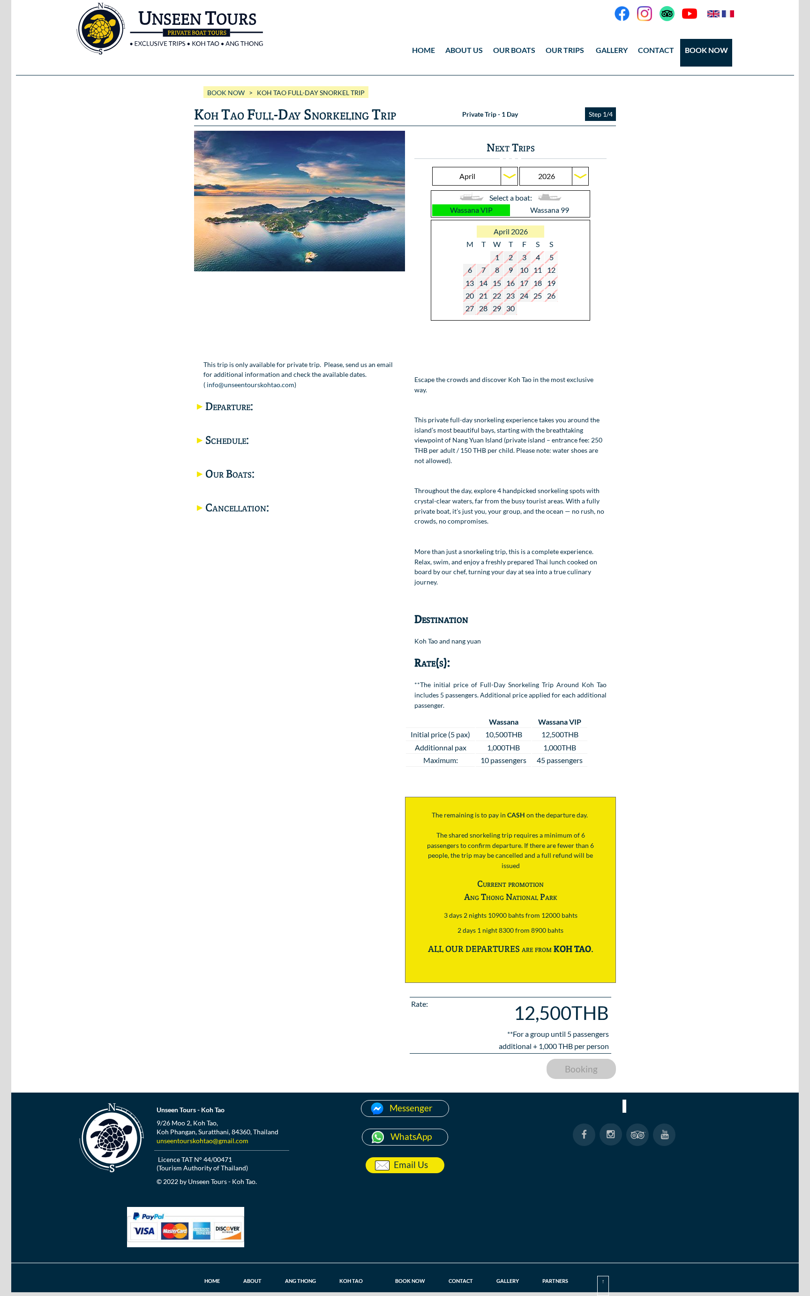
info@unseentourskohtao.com (250, 385)
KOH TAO (351, 1281)
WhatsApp (411, 1136)
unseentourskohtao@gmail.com (202, 1141)
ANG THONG (300, 1281)
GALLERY (507, 1281)
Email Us (411, 1164)
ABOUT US (464, 49)
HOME (423, 49)
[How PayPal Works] (185, 1244)
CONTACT (656, 49)
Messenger (411, 1107)
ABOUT (252, 1281)
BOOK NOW (706, 49)
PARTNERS (555, 1281)
